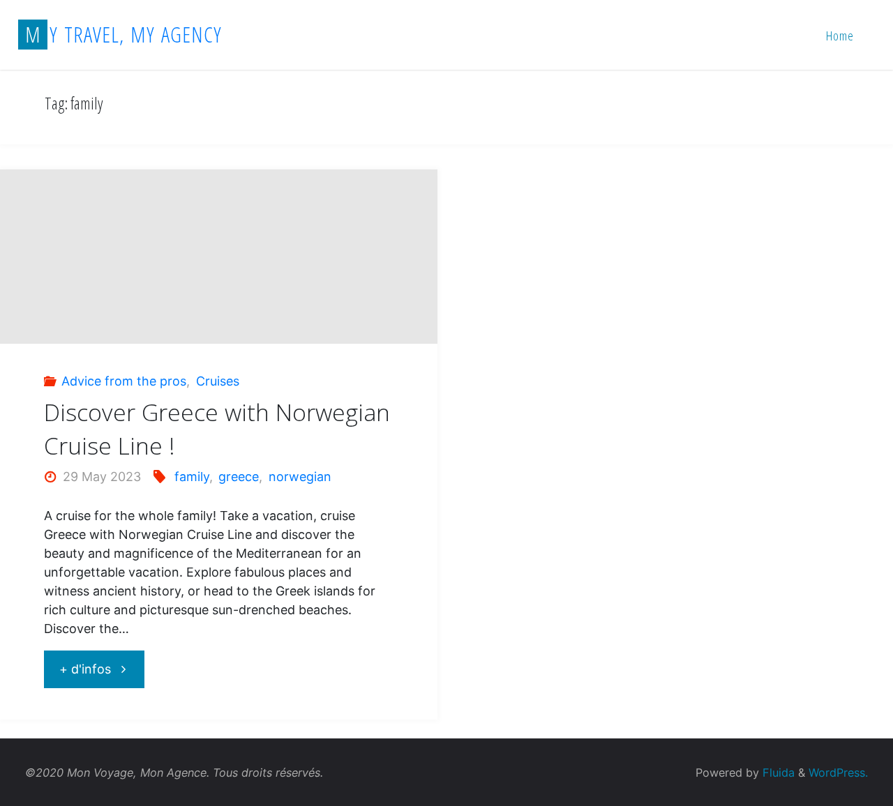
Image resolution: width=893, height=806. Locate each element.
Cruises (217, 381)
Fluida (777, 773)
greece (238, 476)
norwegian (300, 476)
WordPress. (838, 773)
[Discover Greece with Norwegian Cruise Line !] (218, 325)
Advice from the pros (123, 381)
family (191, 476)
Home (840, 35)
